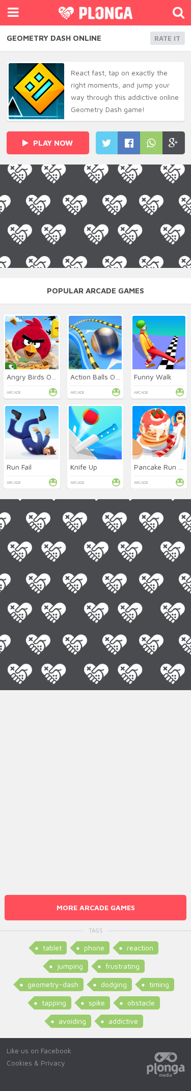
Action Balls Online (100, 376)
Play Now (52, 143)
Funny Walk (153, 376)
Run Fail (19, 466)
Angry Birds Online (37, 376)
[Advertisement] (95, 785)
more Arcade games (96, 907)
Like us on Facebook (39, 1050)
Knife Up (83, 466)
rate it (167, 38)
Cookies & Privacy (36, 1062)
